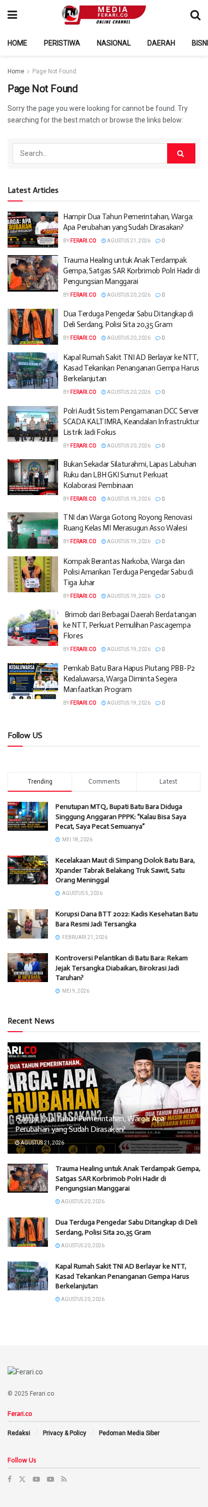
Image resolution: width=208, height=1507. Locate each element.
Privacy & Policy (64, 1433)
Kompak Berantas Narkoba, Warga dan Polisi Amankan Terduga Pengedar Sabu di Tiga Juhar (128, 572)
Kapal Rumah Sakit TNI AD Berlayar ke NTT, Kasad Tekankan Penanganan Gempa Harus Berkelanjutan (131, 368)
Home (17, 43)
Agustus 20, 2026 (128, 295)
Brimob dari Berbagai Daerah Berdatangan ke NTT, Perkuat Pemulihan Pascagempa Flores (129, 625)
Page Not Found (54, 71)
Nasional (114, 43)
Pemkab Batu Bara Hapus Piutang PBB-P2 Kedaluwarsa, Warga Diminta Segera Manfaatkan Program (129, 679)
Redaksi (19, 1433)
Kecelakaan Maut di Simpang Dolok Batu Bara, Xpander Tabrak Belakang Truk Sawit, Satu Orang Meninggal (125, 870)
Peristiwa (62, 43)
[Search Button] (181, 153)
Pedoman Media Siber (129, 1433)
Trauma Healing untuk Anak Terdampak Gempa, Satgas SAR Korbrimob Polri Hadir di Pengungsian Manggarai (131, 271)
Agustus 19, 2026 (128, 499)
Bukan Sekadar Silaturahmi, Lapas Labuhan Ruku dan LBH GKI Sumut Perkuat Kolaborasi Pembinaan (129, 475)
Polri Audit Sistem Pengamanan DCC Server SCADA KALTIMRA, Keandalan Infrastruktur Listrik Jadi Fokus (131, 421)
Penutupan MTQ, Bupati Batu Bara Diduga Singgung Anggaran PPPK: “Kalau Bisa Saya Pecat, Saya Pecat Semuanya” (121, 816)
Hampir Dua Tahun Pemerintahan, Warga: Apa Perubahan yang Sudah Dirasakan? (90, 1124)
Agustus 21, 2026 (128, 240)
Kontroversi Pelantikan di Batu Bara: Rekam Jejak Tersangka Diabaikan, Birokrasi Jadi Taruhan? (122, 968)
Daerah (161, 43)
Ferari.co (83, 240)
